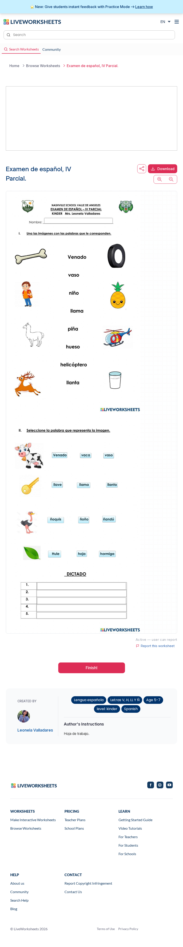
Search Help (19, 900)
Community (19, 892)
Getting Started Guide (135, 820)
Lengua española (89, 699)
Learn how (144, 6)
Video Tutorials (130, 828)
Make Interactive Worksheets (33, 820)
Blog (13, 909)
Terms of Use (106, 929)
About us (17, 883)
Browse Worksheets (25, 828)
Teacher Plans (74, 820)
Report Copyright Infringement (88, 883)
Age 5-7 (153, 699)
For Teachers (128, 837)
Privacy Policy (128, 929)
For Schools (127, 854)
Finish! (92, 667)
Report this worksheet (158, 646)
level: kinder (107, 708)
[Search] (9, 34)
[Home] (32, 21)
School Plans (74, 828)
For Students (128, 845)
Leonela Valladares (35, 730)
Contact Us (73, 892)
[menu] (176, 21)
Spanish (131, 708)
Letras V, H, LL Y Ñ (124, 699)
